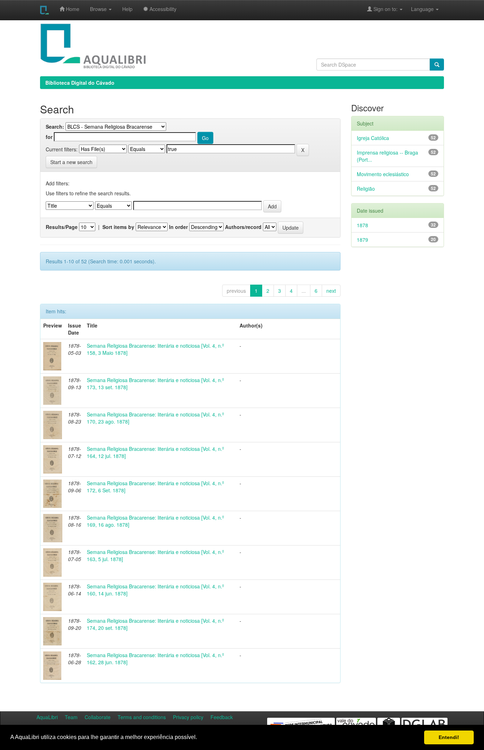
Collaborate (98, 717)
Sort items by (118, 226)
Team (71, 717)
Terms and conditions (142, 717)
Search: (55, 126)
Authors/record (243, 226)
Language (419, 8)
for (49, 136)
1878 (362, 225)
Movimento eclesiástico (383, 174)
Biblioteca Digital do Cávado (79, 82)
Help (127, 8)
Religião (366, 188)
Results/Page (62, 226)
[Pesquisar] (437, 64)
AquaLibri (47, 717)
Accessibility (162, 8)
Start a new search (71, 162)
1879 (362, 239)
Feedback (221, 717)
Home (71, 8)
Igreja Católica (373, 137)
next (331, 290)
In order (178, 226)
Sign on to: (385, 8)
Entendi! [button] (449, 737)
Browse (99, 8)
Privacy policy (188, 717)
